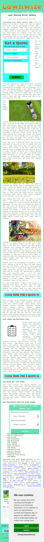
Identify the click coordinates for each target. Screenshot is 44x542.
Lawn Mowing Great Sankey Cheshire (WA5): (18, 22)
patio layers (18, 484)
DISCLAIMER (39, 11)
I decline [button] (26, 530)
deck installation (31, 471)
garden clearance (9, 464)
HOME (24, 11)
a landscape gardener (33, 475)
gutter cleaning (32, 482)
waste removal (33, 468)
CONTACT (33, 11)
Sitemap (4, 525)
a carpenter (34, 464)
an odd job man (16, 480)
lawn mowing (36, 397)
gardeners (6, 471)
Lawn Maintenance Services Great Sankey (19, 402)
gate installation (20, 473)
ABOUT (28, 11)
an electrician (20, 470)
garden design (27, 478)
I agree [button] (26, 526)
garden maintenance (34, 485)
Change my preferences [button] (26, 534)
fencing (24, 463)
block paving (18, 466)
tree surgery (7, 475)
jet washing (20, 477)
